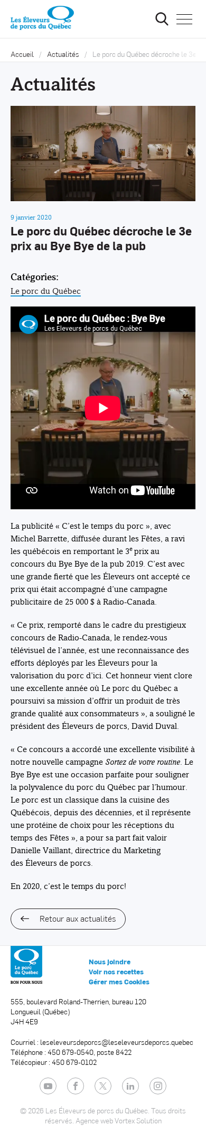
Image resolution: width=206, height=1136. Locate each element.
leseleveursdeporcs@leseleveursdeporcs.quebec (116, 1042)
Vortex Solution (138, 1120)
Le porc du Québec (46, 291)
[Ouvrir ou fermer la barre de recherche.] (161, 19)
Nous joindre (109, 961)
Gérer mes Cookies (119, 981)
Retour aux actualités (78, 918)
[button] (184, 19)
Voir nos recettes (116, 971)
